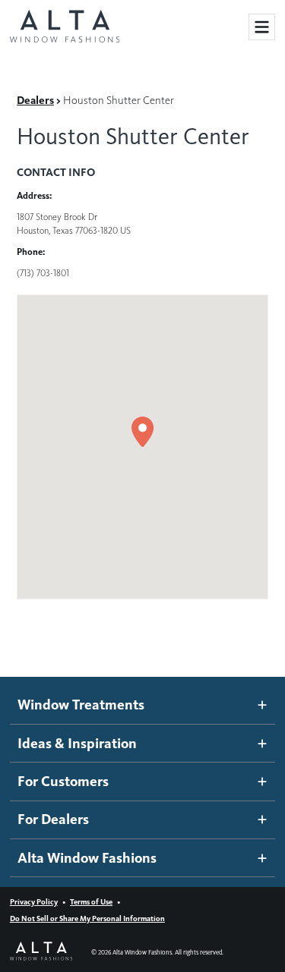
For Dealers (53, 819)
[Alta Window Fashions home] (64, 27)
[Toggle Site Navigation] (262, 27)
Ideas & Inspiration (77, 743)
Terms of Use (91, 902)
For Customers (63, 781)
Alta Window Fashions (87, 858)
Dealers (35, 100)
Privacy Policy (34, 902)
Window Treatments (80, 704)
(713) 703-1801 (43, 272)
